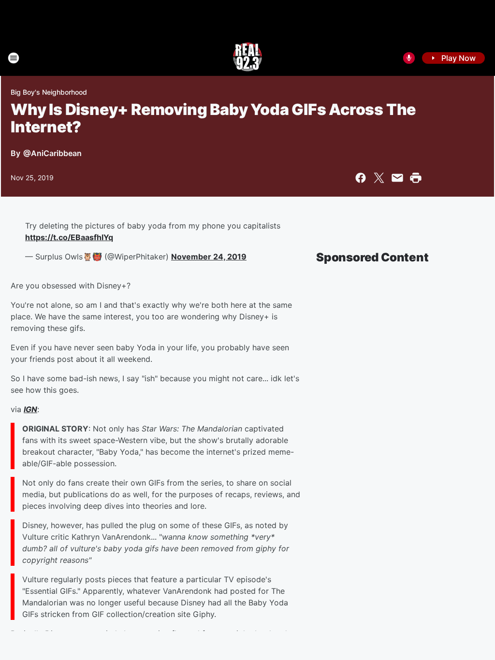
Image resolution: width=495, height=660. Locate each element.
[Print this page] (415, 178)
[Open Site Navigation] (13, 58)
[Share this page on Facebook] (360, 178)
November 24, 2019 (209, 256)
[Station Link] (247, 58)
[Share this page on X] (379, 178)
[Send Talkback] (409, 58)
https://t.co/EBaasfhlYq (69, 237)
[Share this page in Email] (397, 178)
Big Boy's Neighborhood (49, 92)
